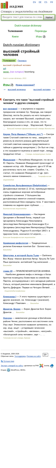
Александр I (9, 296)
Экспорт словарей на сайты (12, 366)
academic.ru (12, 5)
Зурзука (7, 318)
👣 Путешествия (7, 361)
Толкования (15, 31)
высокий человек (42, 89)
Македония (9, 159)
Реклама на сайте (34, 356)
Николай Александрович (16, 214)
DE (40, 2)
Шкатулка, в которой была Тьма (21, 255)
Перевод (22, 60)
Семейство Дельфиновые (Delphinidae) (25, 185)
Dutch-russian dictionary (28, 25)
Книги (15, 36)
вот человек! (10, 108)
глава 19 (7, 271)
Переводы (41, 31)
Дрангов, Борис (12, 309)
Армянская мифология (15, 243)
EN (34, 2)
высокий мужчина (17, 89)
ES (45, 2)
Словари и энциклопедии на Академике (26, 11)
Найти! (49, 17)
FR (51, 2)
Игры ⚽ (41, 36)
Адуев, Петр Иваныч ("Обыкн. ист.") (23, 134)
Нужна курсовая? (25, 85)
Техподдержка (20, 356)
